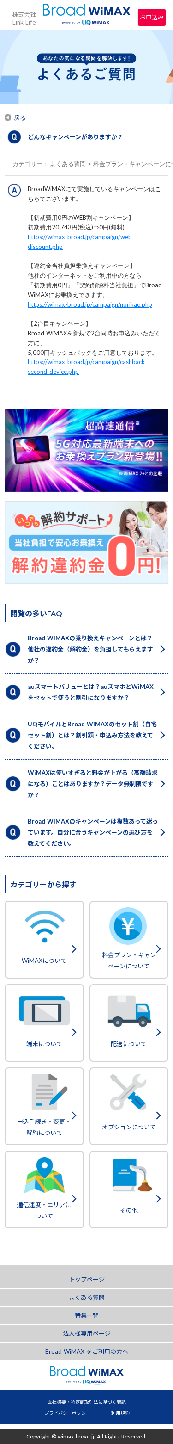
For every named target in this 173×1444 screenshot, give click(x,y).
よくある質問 (68, 163)
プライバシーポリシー (67, 1413)
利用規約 (120, 1413)
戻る (20, 117)
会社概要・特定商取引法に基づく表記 (87, 1402)
